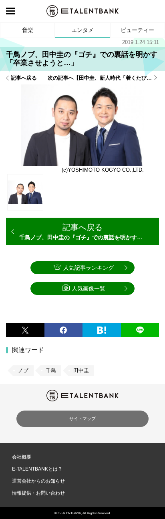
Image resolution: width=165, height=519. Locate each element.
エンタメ (82, 30)
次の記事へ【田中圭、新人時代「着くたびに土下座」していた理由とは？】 (103, 77)
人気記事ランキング (88, 268)
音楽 (27, 30)
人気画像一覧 (88, 288)
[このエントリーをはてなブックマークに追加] (101, 330)
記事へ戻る (24, 77)
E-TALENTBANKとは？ (37, 469)
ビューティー (137, 30)
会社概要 (21, 457)
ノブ (23, 370)
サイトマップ (82, 418)
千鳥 (51, 370)
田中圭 (81, 370)
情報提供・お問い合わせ (38, 493)
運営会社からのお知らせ (38, 481)
